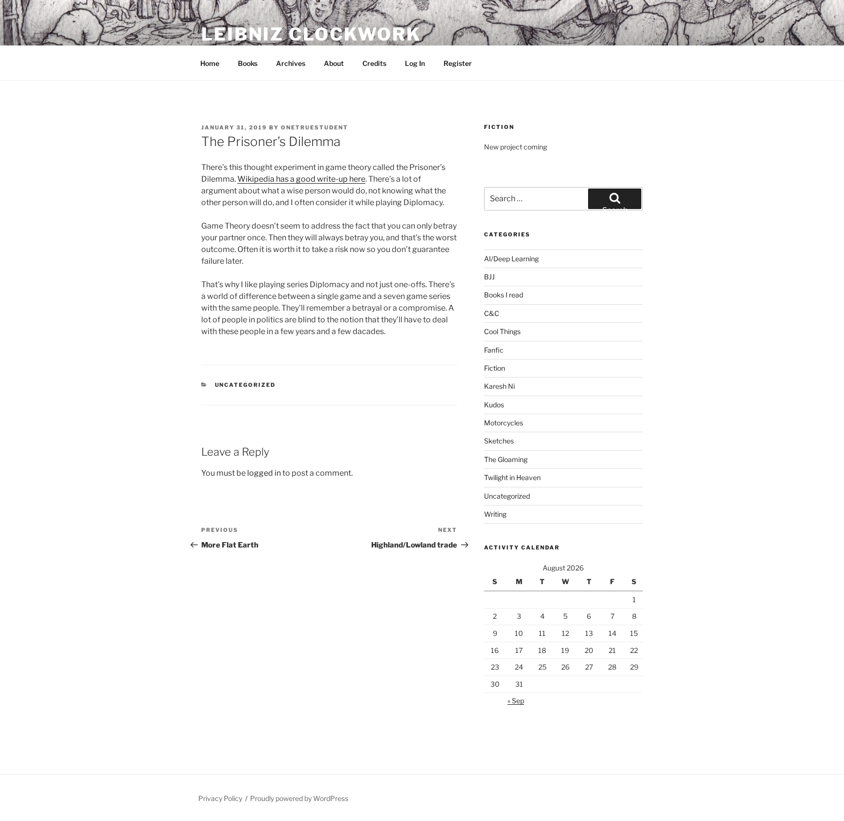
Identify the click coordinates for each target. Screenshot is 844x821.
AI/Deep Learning (511, 258)
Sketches (499, 441)
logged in (264, 473)
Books (247, 63)
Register (457, 63)
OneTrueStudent (314, 127)
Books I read (503, 295)
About (334, 63)
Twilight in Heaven (512, 477)
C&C (491, 313)
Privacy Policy (220, 798)
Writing (495, 514)
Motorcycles (503, 423)
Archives (290, 63)
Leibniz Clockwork (311, 34)
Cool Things (502, 331)
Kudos (494, 404)
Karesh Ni (499, 386)
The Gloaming (506, 459)
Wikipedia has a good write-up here (301, 179)
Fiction (494, 368)
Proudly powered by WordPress (299, 798)
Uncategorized (245, 384)
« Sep (515, 700)
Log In (415, 63)
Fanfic (494, 350)
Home (209, 63)
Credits (374, 63)
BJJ (489, 277)
